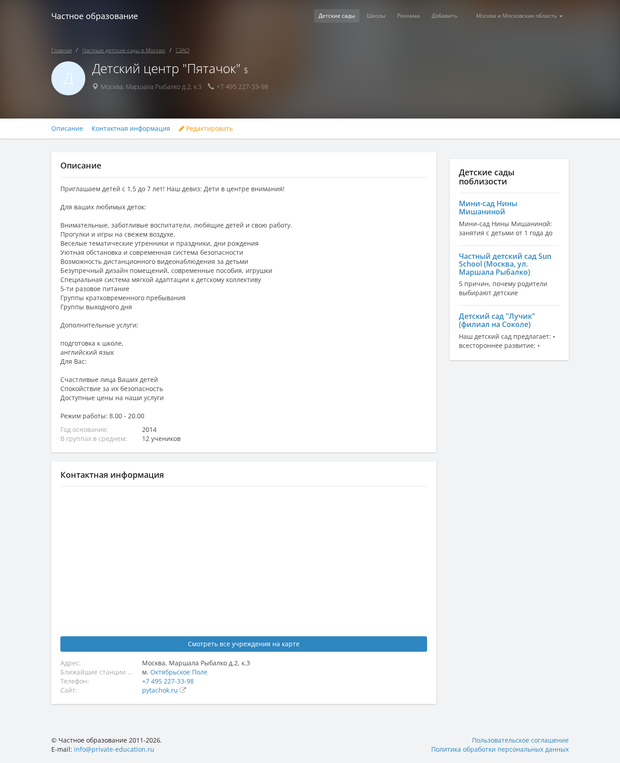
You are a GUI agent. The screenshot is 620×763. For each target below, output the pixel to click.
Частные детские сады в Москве (123, 50)
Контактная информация (131, 128)
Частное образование (94, 15)
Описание (67, 128)
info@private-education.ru (114, 749)
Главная (61, 50)
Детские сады (337, 16)
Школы (376, 16)
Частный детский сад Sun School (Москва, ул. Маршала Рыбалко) (505, 264)
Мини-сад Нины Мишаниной (488, 207)
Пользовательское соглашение (520, 740)
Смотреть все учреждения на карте (244, 643)
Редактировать (208, 128)
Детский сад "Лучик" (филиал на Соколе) (497, 320)
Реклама (408, 16)
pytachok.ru (161, 690)
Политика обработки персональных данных (500, 749)
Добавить (445, 16)
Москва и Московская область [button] (517, 16)
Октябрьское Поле (178, 672)
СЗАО (182, 50)
